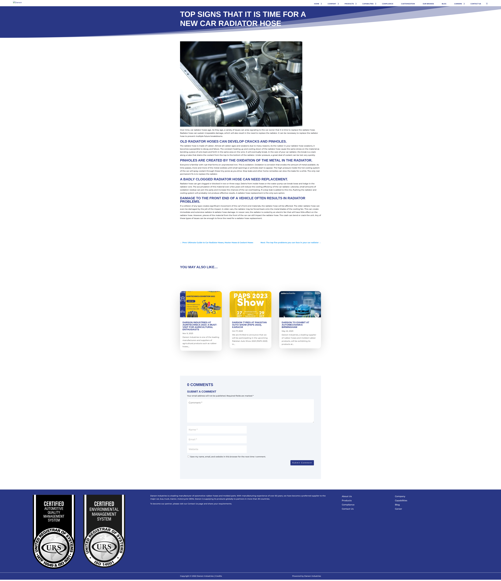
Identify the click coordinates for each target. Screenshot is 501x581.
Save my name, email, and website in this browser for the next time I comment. (228, 456)
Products (349, 4)
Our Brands (428, 4)
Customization (408, 4)
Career (398, 509)
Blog (444, 4)
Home (316, 4)
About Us (347, 496)
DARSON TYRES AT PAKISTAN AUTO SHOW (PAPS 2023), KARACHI (249, 324)
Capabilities (368, 4)
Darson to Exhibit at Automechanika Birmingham (295, 324)
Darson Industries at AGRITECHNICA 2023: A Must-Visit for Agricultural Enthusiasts (200, 326)
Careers (458, 4)
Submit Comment (302, 463)
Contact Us (475, 4)
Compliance (387, 4)
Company (332, 4)
